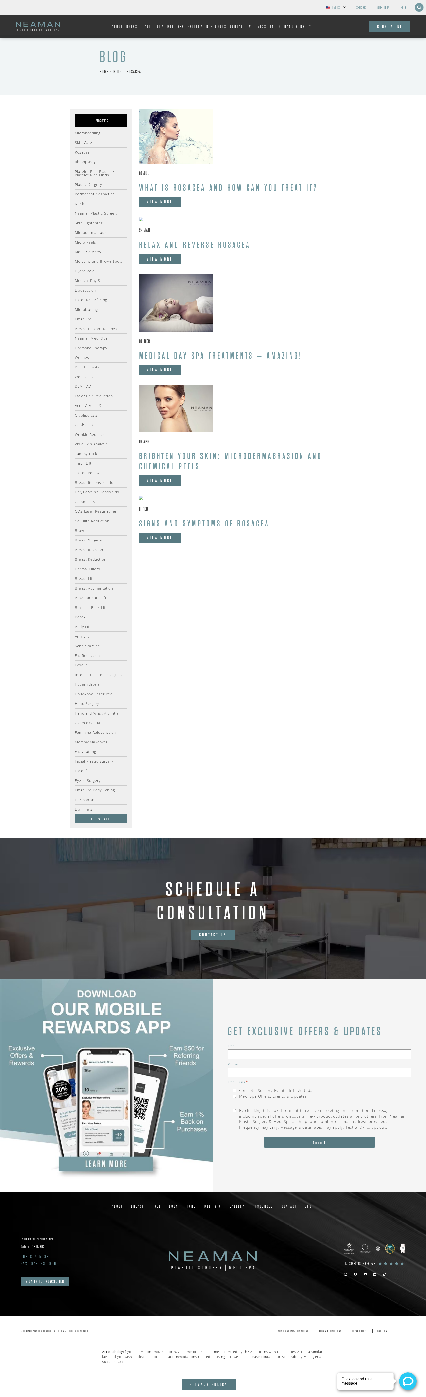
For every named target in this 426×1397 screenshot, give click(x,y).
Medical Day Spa (90, 280)
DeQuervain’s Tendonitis (97, 492)
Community (85, 501)
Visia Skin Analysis (91, 444)
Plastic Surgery (88, 184)
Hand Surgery (298, 27)
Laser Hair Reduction (94, 396)
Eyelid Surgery (88, 780)
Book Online (384, 8)
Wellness (83, 357)
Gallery (195, 27)
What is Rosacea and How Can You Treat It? (228, 187)
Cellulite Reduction (92, 521)
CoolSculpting (87, 424)
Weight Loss (86, 376)
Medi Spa (175, 27)
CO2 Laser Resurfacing (95, 511)
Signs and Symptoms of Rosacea (204, 523)
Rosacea (134, 71)
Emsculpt (83, 319)
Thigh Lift (83, 463)
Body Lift (83, 626)
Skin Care (83, 142)
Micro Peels (85, 242)
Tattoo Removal (89, 473)
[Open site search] (419, 7)
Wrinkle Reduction (91, 434)
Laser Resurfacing (91, 299)
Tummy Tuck (86, 453)
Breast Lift (84, 578)
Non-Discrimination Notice (293, 1331)
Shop (404, 8)
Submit (319, 1143)
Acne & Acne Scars (92, 405)
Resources (216, 27)
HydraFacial (85, 271)
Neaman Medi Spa (91, 338)
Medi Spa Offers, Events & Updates (273, 1096)
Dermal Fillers (87, 569)
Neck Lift (83, 203)
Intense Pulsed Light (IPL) (98, 674)
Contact (237, 27)
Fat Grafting (85, 751)
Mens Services (88, 251)
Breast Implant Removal (96, 328)
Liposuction (85, 290)
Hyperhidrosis (87, 684)
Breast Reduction (90, 559)
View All (101, 819)
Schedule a (213, 901)
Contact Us (213, 935)
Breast (133, 27)
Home (104, 71)
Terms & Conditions (330, 1331)
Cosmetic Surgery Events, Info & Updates (279, 1090)
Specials (361, 8)
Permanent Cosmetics (95, 194)
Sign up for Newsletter (45, 1281)
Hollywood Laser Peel (94, 694)
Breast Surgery (88, 540)
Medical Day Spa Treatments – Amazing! (220, 355)
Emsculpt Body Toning (95, 790)
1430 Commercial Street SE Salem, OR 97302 (40, 1243)
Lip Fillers (83, 809)
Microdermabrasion (92, 232)
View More (160, 202)
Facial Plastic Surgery (94, 761)
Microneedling (88, 133)
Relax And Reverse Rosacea (195, 244)
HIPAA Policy (359, 1331)
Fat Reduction (87, 655)
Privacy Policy (209, 1384)
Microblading (86, 309)
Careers (382, 1331)
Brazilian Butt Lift (90, 597)
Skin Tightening (89, 223)
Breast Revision (89, 549)
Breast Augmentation (94, 588)
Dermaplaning (87, 799)
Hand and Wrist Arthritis (97, 713)
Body (159, 27)
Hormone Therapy (91, 348)
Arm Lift (82, 636)
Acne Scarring (87, 646)
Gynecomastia (87, 722)
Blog (117, 71)
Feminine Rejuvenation (95, 732)
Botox (80, 617)
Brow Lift (83, 530)
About (117, 27)
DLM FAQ (83, 386)
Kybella (81, 665)
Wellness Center (265, 27)
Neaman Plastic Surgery (96, 213)
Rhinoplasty (85, 161)
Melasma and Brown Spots (99, 261)
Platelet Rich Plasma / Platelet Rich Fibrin (94, 173)
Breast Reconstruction (95, 482)
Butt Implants (87, 367)
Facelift (81, 770)
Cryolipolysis (86, 415)
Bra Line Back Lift (91, 607)
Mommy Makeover (91, 742)
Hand (191, 1206)
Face (147, 27)
